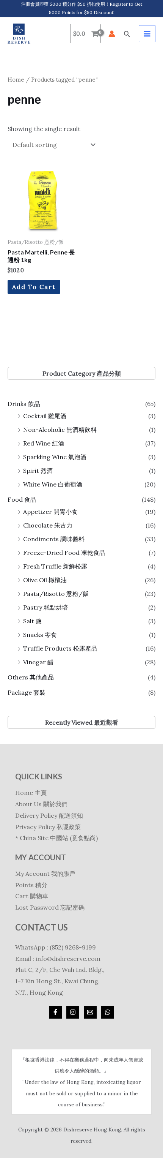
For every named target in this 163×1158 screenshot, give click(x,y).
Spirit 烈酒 (38, 470)
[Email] (90, 1012)
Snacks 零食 (40, 634)
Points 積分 (31, 885)
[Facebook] (55, 1012)
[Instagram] (72, 1012)
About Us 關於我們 (41, 804)
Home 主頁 (31, 792)
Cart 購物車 (31, 896)
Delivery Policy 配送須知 (49, 815)
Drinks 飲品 (24, 404)
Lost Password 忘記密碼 (50, 907)
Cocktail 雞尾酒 (44, 416)
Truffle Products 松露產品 (60, 648)
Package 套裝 (26, 692)
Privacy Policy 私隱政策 (48, 827)
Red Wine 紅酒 (43, 443)
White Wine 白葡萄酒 (52, 484)
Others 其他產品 (31, 677)
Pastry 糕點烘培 (45, 607)
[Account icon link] (111, 33)
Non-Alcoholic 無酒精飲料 (60, 429)
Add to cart (34, 287)
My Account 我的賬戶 (45, 873)
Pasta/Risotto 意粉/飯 (56, 593)
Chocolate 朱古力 (47, 525)
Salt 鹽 (32, 621)
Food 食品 (22, 499)
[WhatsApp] (107, 1012)
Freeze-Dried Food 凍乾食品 (64, 552)
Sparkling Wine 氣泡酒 (54, 457)
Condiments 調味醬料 (54, 539)
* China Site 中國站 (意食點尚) (56, 838)
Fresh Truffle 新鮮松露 (55, 566)
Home (16, 79)
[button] (127, 34)
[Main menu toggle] (147, 33)
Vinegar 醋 (38, 662)
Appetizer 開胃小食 (50, 511)
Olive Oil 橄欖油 (45, 580)
